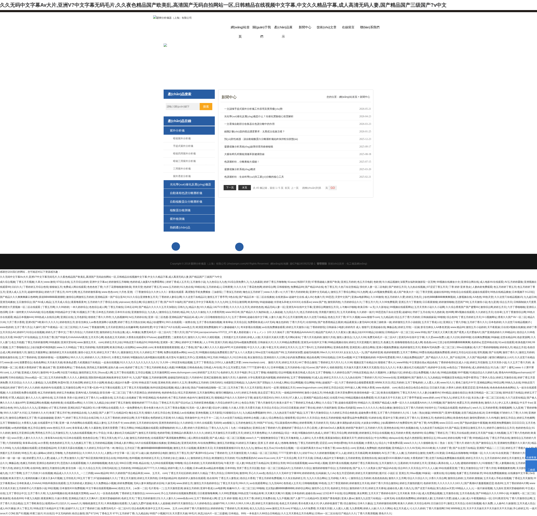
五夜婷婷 (403, 463)
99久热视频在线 (409, 427)
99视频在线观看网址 (401, 307)
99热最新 (54, 342)
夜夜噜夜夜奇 (78, 302)
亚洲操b (42, 407)
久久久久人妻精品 (33, 382)
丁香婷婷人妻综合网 (170, 297)
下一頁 (230, 187)
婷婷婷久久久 (92, 357)
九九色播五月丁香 (81, 443)
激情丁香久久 (510, 352)
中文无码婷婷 (63, 513)
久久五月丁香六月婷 (519, 362)
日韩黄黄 (228, 286)
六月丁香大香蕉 (15, 322)
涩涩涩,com (325, 443)
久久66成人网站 (280, 382)
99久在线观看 (173, 322)
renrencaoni (153, 493)
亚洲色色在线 (391, 427)
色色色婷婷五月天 (60, 443)
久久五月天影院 (253, 387)
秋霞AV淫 (63, 382)
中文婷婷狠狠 (238, 347)
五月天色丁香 (46, 337)
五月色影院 (80, 317)
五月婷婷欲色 (344, 468)
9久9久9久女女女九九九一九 (348, 352)
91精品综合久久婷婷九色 (483, 372)
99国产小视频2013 (160, 513)
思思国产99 (461, 302)
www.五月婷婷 (171, 286)
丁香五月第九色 (108, 438)
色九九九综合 (257, 508)
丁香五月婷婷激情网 (36, 342)
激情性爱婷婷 (477, 417)
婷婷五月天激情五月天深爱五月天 (224, 432)
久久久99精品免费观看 (287, 342)
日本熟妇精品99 (168, 478)
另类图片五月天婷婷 (234, 337)
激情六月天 (229, 377)
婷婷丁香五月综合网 (335, 432)
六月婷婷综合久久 (351, 302)
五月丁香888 (239, 317)
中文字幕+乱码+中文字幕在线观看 (101, 387)
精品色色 (432, 362)
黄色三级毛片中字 (466, 382)
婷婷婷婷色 (283, 377)
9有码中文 (430, 407)
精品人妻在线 (182, 387)
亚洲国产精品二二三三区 (490, 448)
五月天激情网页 (160, 372)
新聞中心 (305, 27)
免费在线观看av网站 (175, 352)
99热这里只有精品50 (135, 342)
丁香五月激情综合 (468, 468)
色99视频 (134, 458)
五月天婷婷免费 (57, 377)
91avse (310, 367)
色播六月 (319, 297)
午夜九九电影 (32, 498)
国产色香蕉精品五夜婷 (330, 322)
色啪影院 (272, 372)
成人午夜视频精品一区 (478, 498)
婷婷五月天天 (289, 362)
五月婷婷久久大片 (38, 412)
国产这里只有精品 (425, 488)
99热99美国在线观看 (54, 483)
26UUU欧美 (428, 448)
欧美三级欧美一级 (381, 322)
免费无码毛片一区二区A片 (156, 332)
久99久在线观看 (203, 422)
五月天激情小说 (478, 302)
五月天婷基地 (347, 312)
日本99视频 (277, 367)
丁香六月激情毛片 (265, 402)
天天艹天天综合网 (286, 458)
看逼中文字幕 (390, 417)
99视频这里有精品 (452, 377)
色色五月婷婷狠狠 (331, 417)
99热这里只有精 (148, 382)
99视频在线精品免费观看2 (214, 352)
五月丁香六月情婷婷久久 (391, 412)
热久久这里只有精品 (315, 317)
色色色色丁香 (94, 286)
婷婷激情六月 (18, 352)
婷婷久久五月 (179, 382)
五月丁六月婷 (30, 473)
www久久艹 (252, 438)
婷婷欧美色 (477, 402)
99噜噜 (178, 463)
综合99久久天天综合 (307, 417)
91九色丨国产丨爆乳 (502, 367)
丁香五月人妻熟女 (229, 478)
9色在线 (233, 297)
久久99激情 (376, 297)
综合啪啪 (450, 473)
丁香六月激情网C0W (438, 508)
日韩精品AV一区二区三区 (399, 332)
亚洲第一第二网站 (170, 342)
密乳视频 (482, 352)
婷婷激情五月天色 (359, 483)
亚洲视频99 (403, 377)
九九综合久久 (291, 312)
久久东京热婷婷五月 (294, 478)
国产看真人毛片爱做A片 (467, 332)
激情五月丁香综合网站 (343, 292)
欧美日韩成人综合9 (303, 372)
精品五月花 (520, 347)
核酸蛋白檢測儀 (180, 210)
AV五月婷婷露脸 (513, 281)
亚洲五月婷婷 (348, 281)
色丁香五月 (331, 286)
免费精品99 (297, 286)
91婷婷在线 (375, 417)
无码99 (217, 422)
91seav (292, 281)
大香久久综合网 (437, 478)
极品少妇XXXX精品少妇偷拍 (368, 332)
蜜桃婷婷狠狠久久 (471, 463)
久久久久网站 (384, 508)
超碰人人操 (458, 498)
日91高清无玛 (500, 498)
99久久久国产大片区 (15, 412)
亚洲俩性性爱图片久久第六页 (513, 443)
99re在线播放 (464, 347)
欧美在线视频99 (390, 392)
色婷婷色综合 (169, 392)
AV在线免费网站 (207, 443)
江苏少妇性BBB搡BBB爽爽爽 (453, 342)
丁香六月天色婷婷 (311, 337)
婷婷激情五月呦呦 (119, 281)
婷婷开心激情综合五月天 (500, 427)
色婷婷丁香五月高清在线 (364, 463)
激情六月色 (329, 337)
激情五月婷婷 (526, 352)
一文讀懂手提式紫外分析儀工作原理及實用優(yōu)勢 (253, 108)
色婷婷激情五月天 (410, 347)
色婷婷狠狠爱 (391, 352)
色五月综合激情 (37, 427)
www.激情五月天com (277, 508)
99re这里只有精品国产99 (269, 352)
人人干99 (208, 342)
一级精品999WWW (292, 392)
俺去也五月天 (136, 412)
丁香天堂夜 (426, 292)
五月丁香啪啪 (323, 372)
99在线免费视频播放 (495, 473)
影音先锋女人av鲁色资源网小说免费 (96, 322)
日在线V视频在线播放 (513, 327)
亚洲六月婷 (221, 342)
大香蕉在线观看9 (135, 337)
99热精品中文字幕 (65, 312)
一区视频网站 (61, 357)
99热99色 (153, 342)
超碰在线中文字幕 (257, 317)
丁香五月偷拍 (115, 307)
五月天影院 (215, 412)
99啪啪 (260, 488)
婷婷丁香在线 (307, 407)
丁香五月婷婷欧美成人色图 (159, 367)
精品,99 (184, 312)
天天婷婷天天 (320, 422)
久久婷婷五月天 (484, 312)
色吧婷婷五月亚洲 (160, 417)
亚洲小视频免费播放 (387, 347)
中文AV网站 (380, 438)
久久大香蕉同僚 (215, 312)
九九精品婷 (387, 317)
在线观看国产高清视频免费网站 (169, 438)
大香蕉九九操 (28, 422)
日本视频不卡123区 (523, 292)
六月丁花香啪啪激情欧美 (117, 286)
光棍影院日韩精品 (234, 382)
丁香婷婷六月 (369, 377)
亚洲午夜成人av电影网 (212, 488)
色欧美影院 (336, 367)
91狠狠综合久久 (232, 412)
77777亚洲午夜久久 (258, 367)
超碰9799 (218, 503)
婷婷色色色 (257, 307)
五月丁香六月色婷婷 (518, 432)
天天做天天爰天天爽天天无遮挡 (361, 367)
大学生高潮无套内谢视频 (261, 377)
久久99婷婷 (62, 307)
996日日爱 (126, 463)
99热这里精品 (361, 372)
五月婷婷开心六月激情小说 (31, 488)
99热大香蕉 (368, 387)
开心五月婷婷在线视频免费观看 (178, 493)
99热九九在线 (513, 382)
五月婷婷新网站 (323, 347)
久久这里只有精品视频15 (508, 297)
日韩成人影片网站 (124, 443)
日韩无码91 (216, 382)
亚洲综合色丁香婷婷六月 (266, 427)
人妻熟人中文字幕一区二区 (119, 453)
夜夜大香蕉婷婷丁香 (30, 367)
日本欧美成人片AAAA (29, 483)
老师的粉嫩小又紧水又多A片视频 (43, 478)
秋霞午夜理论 (470, 377)
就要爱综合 (26, 362)
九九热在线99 (353, 377)
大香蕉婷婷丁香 (419, 458)
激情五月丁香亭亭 (217, 297)
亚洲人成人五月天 (16, 292)
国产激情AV (449, 402)
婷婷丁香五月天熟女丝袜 (131, 322)
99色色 (323, 483)
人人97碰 (15, 372)
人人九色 (455, 463)
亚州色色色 (482, 387)
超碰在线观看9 (480, 292)
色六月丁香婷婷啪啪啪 (485, 347)
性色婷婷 (162, 397)
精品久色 (194, 307)
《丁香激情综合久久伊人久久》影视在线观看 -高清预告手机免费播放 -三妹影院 (178, 292)
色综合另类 (247, 402)
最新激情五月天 (129, 352)
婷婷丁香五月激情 (120, 402)
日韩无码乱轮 (109, 468)
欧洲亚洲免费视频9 (207, 327)
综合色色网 (138, 508)
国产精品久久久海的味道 (254, 312)
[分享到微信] (340, 241)
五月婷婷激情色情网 (385, 503)
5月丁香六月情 (488, 468)
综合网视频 (296, 382)
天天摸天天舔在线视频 (70, 448)
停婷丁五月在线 (421, 312)
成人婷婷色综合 (481, 367)
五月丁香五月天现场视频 (135, 387)
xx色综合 (452, 367)
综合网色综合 (276, 417)
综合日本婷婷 (191, 463)
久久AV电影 (492, 417)
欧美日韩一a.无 (366, 307)
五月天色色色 (467, 493)
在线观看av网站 (73, 402)
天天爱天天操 (252, 407)
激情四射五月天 (87, 372)
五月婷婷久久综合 (301, 468)
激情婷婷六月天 (358, 488)
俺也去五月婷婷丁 (253, 292)
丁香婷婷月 (221, 453)
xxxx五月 (193, 352)
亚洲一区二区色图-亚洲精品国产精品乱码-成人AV (176, 317)
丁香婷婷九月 (232, 508)
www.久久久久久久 (367, 407)
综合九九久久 (387, 367)
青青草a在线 (30, 443)
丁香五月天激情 (127, 478)
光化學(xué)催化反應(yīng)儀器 (190, 184)
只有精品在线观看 (447, 407)
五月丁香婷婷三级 (90, 508)
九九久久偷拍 (197, 312)
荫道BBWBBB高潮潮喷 (52, 297)
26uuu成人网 (105, 372)
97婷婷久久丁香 (509, 412)
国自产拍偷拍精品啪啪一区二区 (209, 387)
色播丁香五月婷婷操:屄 (469, 473)
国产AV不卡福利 (173, 302)
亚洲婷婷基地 (45, 357)
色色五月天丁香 (336, 317)
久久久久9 (239, 286)
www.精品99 (458, 327)
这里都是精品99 (47, 448)
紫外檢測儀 (177, 218)
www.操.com (11, 362)
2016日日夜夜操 (289, 407)
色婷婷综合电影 (159, 453)
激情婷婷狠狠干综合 (324, 468)
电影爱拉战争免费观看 (354, 417)
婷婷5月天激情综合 (182, 503)
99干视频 (463, 372)
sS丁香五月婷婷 (57, 407)
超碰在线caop (313, 493)
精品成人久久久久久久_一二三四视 (73, 473)
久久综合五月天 (91, 468)
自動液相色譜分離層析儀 (186, 193)
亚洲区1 (447, 322)
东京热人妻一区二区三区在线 (487, 397)
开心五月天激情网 (293, 317)
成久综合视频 (7, 281)
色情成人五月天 (292, 483)
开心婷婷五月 (520, 508)
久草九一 (344, 478)
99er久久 (325, 352)
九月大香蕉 (317, 438)
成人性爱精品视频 (432, 493)
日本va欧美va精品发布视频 (208, 468)
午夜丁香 (466, 438)
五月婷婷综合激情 (415, 453)
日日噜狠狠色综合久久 (217, 317)
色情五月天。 (125, 488)
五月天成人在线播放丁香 (127, 397)
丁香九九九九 (216, 427)
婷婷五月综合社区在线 (463, 352)
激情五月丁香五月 (179, 453)
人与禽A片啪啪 (348, 307)
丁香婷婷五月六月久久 (330, 362)
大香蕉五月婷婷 (120, 357)
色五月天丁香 (246, 498)
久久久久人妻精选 (77, 377)
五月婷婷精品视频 (102, 443)
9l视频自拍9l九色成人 (310, 432)
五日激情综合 (23, 302)
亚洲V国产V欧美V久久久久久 (42, 322)
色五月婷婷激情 (46, 392)
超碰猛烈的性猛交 (178, 377)
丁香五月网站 (126, 427)
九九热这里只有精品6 (432, 427)
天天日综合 (15, 382)
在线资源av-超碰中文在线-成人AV (294, 297)
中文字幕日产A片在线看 (166, 327)
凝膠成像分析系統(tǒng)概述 (239, 169)
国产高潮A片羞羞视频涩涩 (479, 483)
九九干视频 (282, 498)
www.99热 (420, 332)
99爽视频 (180, 367)
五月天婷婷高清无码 (211, 463)
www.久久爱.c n (273, 292)
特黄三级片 (36, 513)
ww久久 (477, 407)
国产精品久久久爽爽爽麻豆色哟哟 (19, 297)
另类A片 (105, 357)
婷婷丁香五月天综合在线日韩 (82, 417)
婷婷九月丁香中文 (56, 332)
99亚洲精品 (149, 397)
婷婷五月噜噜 (54, 453)
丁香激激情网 (96, 327)
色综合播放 (385, 407)
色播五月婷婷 (27, 463)
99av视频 (415, 473)
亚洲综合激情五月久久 (472, 427)
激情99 (44, 372)
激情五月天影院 (147, 432)
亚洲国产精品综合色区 (316, 397)
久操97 (37, 327)
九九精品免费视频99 (254, 412)
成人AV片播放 (8, 508)
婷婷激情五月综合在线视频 (374, 432)
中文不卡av (526, 402)
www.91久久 (447, 382)
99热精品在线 (480, 438)
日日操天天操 (437, 387)
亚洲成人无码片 (30, 372)
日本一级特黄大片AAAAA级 (24, 312)
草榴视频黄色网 (506, 468)
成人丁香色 (187, 347)
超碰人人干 (56, 458)
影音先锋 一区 (74, 468)
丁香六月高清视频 (367, 513)
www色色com (185, 498)
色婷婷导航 (163, 432)
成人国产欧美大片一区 (406, 292)
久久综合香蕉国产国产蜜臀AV (462, 307)
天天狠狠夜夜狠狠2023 (227, 448)
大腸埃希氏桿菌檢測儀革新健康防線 (244, 154)
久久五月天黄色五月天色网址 (297, 513)
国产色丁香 (420, 422)
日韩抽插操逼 (428, 317)
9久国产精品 (452, 427)
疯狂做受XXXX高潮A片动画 (393, 458)
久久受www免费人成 (437, 337)
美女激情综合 (255, 357)
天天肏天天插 (54, 362)
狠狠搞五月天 (287, 387)
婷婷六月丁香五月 (54, 292)
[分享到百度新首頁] (359, 241)
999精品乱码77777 (143, 468)
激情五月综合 (508, 417)
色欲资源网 (523, 337)
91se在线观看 (506, 342)
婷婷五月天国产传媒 (481, 432)
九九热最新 (256, 281)
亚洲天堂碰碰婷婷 (514, 488)
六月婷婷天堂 (90, 332)
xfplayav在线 (396, 438)
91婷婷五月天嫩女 (246, 443)
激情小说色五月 (313, 392)
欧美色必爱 (70, 362)
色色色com (430, 342)
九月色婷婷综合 (72, 453)
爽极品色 (392, 327)
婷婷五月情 (404, 327)
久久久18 (489, 453)
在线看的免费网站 (406, 498)
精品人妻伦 (100, 422)
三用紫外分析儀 (182, 168)
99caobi (441, 438)
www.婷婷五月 (184, 483)
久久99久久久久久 (92, 453)
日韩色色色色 (194, 367)
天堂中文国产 (342, 297)
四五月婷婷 (397, 382)
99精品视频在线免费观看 (359, 397)
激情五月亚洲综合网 (22, 432)
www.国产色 (319, 302)
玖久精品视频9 (390, 281)
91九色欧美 (437, 312)
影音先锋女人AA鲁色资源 (435, 327)
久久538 (88, 402)
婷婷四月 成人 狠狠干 (357, 327)
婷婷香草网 (305, 422)
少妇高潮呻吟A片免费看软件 (396, 422)
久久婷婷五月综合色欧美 (343, 412)
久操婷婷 (241, 377)
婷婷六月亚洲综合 (198, 427)
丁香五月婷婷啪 (86, 347)
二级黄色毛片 (178, 337)
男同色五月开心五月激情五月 (51, 432)
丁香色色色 (79, 367)
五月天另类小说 (497, 362)
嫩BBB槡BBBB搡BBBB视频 (156, 448)
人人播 (400, 453)
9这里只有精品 (69, 372)
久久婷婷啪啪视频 (97, 463)
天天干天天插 (305, 458)
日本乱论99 (130, 307)
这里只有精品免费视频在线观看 (446, 458)
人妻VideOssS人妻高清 (331, 427)
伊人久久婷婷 (32, 387)
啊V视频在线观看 (464, 312)
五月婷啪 (333, 478)
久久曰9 (454, 337)
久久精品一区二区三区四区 (262, 453)
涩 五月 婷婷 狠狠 (227, 498)
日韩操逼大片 (265, 342)
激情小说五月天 (87, 352)
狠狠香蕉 (290, 417)
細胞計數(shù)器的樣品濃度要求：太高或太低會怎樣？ (254, 131)
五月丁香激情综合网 (514, 312)
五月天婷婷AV (492, 458)
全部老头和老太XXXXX (287, 302)
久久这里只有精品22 (194, 297)
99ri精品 (446, 392)
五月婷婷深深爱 (293, 352)
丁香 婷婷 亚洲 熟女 (460, 286)
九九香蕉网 (355, 508)
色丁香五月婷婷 (177, 397)
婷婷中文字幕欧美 (192, 342)
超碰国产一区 (329, 382)
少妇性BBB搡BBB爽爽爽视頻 (438, 297)
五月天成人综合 (61, 302)
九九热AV (250, 382)
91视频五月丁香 (86, 312)
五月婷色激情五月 (246, 422)
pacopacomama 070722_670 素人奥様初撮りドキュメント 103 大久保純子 (242, 332)
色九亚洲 (493, 302)
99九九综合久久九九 (25, 407)
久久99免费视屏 (388, 302)
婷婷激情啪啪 (446, 302)
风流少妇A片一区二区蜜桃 (212, 513)
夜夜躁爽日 (47, 498)
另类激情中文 (192, 417)
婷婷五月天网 (21, 468)
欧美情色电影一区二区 (366, 392)
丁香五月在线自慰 (459, 432)
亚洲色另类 (164, 382)
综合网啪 (309, 382)
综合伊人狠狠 (219, 407)
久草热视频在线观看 (115, 503)
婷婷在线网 (454, 438)
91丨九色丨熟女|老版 (418, 412)
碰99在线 (47, 397)
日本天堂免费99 (344, 392)
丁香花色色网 (254, 286)
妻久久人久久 (33, 397)
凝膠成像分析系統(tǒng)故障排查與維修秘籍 (248, 146)
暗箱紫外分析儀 (182, 138)
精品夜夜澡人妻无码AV (357, 322)
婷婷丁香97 (16, 387)
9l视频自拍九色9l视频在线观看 (147, 357)
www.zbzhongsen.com (183, 372)
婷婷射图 (353, 432)
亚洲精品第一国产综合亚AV (110, 297)
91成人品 (317, 377)
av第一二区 (140, 488)
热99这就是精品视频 (161, 387)
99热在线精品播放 (500, 292)
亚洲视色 (201, 357)
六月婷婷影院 (13, 443)
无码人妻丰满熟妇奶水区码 (345, 422)
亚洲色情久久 (271, 357)
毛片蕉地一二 (156, 488)
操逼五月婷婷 (191, 488)
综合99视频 (284, 372)
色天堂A (170, 357)
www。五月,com (173, 508)
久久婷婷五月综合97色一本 (99, 448)
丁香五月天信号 (229, 483)
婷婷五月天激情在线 (266, 503)
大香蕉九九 (371, 443)
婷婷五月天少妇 (113, 342)
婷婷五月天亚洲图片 (360, 342)
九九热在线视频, (417, 286)
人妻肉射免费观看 (482, 286)
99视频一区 (475, 453)
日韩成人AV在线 (212, 367)
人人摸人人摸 (340, 508)
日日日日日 (518, 422)
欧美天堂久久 (16, 478)
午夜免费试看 (395, 443)
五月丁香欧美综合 (34, 503)
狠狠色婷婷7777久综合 (145, 402)
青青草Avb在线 (53, 438)
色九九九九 (247, 448)
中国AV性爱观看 (386, 357)
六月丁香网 (15, 473)
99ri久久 (244, 483)
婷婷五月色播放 (65, 392)
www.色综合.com (345, 448)
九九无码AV (275, 483)
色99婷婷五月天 (150, 458)
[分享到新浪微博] (350, 241)
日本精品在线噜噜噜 (457, 453)
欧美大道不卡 (284, 402)
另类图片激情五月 (329, 312)
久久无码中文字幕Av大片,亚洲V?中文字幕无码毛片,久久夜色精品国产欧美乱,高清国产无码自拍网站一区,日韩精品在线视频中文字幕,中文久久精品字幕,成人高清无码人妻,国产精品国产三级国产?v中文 (223, 5)
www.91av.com (266, 458)
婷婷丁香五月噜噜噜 (275, 281)
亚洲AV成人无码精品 (87, 392)
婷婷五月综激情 (478, 362)
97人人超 (341, 453)
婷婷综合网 (269, 286)
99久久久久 (76, 357)
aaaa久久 (76, 503)
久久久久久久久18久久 (450, 483)
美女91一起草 (271, 387)
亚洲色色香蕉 (340, 347)
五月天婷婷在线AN (147, 422)
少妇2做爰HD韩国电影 (43, 347)
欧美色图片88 (523, 342)
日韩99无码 (231, 473)
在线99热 (311, 322)
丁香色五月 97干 (108, 513)
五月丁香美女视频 (175, 407)
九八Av (331, 473)
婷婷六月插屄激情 (326, 407)
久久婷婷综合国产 (342, 372)
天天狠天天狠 (324, 508)
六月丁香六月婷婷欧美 (295, 292)
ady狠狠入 (228, 422)
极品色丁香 (49, 367)
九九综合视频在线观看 (24, 448)
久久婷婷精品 (275, 432)
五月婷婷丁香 (126, 513)
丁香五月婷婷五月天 (469, 317)
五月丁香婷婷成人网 (205, 498)
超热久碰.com (116, 367)
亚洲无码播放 (7, 302)
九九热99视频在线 (57, 493)
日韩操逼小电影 (335, 327)
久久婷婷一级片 (365, 312)
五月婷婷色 (124, 468)
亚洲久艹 (60, 417)
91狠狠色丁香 (490, 463)
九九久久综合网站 (317, 478)
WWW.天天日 (382, 382)
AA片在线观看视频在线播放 (150, 443)
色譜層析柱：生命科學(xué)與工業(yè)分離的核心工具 (254, 176)
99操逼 (426, 473)
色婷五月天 (127, 498)
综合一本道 (290, 432)
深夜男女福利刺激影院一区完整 (417, 281)
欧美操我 (5, 498)
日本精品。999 (236, 513)
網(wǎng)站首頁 (240, 28)
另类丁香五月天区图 (248, 468)
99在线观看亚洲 (448, 468)
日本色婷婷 (495, 322)
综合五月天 (506, 302)
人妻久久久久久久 (33, 438)
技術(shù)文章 (326, 27)
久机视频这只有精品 (88, 362)
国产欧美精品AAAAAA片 (300, 332)
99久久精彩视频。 (212, 337)
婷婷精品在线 (78, 412)
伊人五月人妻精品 (508, 402)
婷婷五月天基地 (377, 488)
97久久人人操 (430, 468)
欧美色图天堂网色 (78, 493)
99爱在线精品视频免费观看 (434, 352)
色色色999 (17, 498)
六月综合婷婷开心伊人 (227, 402)
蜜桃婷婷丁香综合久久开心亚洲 (299, 427)
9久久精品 (206, 307)
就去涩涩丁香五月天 (269, 392)
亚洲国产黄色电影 (330, 498)
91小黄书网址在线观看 (105, 407)
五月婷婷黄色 (352, 458)
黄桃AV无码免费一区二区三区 (438, 347)
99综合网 (498, 382)
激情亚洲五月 (205, 397)
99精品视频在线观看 (146, 427)
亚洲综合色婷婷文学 (47, 463)
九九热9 (498, 488)
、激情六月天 (273, 362)
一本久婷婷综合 (79, 307)
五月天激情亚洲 (237, 453)
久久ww (83, 327)
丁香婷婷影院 (317, 327)
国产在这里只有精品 (464, 448)
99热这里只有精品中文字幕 (48, 508)
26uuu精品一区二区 (36, 377)
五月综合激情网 (238, 302)
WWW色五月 (458, 508)
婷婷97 (21, 332)
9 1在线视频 (46, 473)
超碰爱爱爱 (164, 337)
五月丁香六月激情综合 (315, 412)
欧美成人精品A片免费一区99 (121, 382)
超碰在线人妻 (394, 488)
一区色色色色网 (109, 493)
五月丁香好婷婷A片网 (516, 483)
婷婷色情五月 (67, 322)
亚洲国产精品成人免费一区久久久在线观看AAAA (399, 402)
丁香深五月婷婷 (232, 292)
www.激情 (49, 281)
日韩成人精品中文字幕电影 (329, 458)
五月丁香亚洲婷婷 (338, 483)
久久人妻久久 (168, 498)
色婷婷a (475, 342)
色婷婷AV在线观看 (51, 387)
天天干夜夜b (142, 417)
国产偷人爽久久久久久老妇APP (212, 347)
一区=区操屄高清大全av (307, 448)
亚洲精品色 (173, 443)
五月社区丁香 (132, 448)
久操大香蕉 (61, 498)
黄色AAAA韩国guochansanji (515, 372)
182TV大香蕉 (220, 307)
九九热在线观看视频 (80, 432)
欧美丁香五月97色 (60, 412)
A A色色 (477, 297)
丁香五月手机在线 (500, 438)
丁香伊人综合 (487, 377)
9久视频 (285, 493)
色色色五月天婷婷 (115, 337)
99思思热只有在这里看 (388, 312)
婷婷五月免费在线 (265, 498)
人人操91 (305, 438)
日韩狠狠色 (283, 286)
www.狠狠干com (370, 317)
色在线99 (212, 478)
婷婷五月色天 (413, 297)
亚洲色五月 (427, 417)
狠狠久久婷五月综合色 (157, 412)
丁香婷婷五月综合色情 (35, 286)
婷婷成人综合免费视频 (415, 372)
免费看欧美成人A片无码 (261, 322)
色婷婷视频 (384, 448)
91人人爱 (181, 427)
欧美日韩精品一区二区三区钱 (485, 392)
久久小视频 (185, 468)
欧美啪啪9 (374, 453)
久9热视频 (500, 432)
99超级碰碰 (266, 302)
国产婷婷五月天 (397, 286)
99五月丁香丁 (85, 478)
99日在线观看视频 (297, 463)
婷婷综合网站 (302, 488)
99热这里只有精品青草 (251, 493)
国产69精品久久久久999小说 (492, 493)
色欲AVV (192, 397)
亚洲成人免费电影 (367, 448)
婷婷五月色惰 (249, 392)
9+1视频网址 (489, 317)
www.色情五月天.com (59, 427)
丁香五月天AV (408, 392)
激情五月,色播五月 (383, 342)
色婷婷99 (417, 432)
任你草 (498, 312)
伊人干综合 (99, 432)
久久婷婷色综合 (203, 503)
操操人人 (184, 458)
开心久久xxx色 (257, 473)
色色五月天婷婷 (288, 503)
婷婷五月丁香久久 (88, 397)
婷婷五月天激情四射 (366, 473)
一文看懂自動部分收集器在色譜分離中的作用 (249, 123)
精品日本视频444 (23, 317)
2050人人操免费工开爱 (228, 362)
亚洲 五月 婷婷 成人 (269, 443)
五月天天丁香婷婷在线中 (382, 493)
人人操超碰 (276, 312)
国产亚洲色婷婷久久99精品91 (499, 332)
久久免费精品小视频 (104, 483)
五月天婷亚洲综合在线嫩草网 (122, 327)
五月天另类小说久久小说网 (429, 307)
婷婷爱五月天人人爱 (37, 458)
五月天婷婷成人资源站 (79, 483)
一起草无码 (388, 498)
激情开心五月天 (320, 488)
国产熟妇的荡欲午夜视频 (473, 422)
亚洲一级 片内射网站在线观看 (76, 422)
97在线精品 (31, 337)
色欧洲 (377, 281)
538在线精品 (328, 357)
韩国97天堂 (303, 281)
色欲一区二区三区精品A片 (275, 468)
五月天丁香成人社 (432, 322)
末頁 (244, 187)
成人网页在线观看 (198, 438)
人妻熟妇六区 (394, 372)
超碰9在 (406, 312)
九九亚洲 (518, 407)
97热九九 (446, 397)
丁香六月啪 (459, 322)
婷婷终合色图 (251, 417)
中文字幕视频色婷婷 (364, 357)
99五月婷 (212, 357)
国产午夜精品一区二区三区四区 (60, 327)
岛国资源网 (102, 347)
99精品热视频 (448, 372)
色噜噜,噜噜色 (289, 443)
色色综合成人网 (98, 307)
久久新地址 (382, 307)
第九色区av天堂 (445, 488)
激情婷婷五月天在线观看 (63, 352)
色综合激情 (78, 513)
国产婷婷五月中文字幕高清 (198, 302)
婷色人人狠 (253, 337)
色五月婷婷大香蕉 (401, 432)
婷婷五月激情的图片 (411, 483)
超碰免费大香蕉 (367, 412)
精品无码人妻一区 (275, 307)
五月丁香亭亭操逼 (411, 397)
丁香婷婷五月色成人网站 (307, 402)
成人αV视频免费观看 (380, 292)
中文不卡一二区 (210, 417)
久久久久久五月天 (239, 307)
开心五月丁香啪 (257, 372)
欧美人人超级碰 (161, 503)
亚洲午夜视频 (452, 412)
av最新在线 (106, 397)
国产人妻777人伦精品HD (113, 412)
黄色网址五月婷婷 (198, 382)
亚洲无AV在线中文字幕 (299, 307)
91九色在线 (186, 286)
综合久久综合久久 (417, 478)
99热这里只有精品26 (257, 463)
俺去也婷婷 (282, 322)
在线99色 (35, 468)
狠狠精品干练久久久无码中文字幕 (233, 397)
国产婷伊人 (322, 367)
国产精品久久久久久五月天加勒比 (157, 307)
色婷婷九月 (226, 372)
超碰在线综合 (459, 392)
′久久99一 (165, 362)
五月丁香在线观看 (124, 372)
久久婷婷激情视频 (324, 453)
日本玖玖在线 (122, 312)
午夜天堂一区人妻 (234, 463)
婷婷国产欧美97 (355, 427)
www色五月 (188, 327)
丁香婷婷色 (464, 367)
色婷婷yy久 (465, 407)
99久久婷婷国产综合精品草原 (126, 473)
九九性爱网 (50, 382)
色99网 (450, 312)
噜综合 (119, 448)
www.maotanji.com (253, 362)
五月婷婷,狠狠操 (473, 478)
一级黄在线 (189, 322)
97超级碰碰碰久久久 (105, 478)
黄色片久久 (385, 513)
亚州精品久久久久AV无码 (406, 448)
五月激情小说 (197, 281)
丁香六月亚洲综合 (136, 392)
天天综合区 (240, 322)
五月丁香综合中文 (16, 493)
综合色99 (452, 317)
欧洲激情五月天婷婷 (223, 458)
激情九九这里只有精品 (368, 498)
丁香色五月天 (166, 402)
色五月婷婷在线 (309, 312)
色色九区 (113, 463)
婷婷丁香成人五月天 (177, 281)
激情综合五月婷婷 (169, 312)
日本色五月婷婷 (105, 312)
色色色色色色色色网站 (502, 387)
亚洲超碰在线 (378, 327)
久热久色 (435, 372)
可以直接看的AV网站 (286, 422)
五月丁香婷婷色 (27, 357)
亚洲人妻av (347, 498)
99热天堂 (488, 297)
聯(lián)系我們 (369, 27)
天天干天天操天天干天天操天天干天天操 (489, 508)
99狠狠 (441, 317)
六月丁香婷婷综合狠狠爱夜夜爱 (356, 382)
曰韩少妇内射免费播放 (292, 357)
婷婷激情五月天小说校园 (406, 322)
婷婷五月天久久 (289, 347)
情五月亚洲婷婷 (187, 392)
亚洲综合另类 (277, 463)
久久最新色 (95, 427)
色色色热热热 (379, 478)
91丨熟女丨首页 (444, 443)
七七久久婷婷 (417, 508)
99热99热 (122, 458)
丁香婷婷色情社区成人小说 (453, 362)
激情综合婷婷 (455, 478)
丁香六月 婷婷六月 (464, 443)
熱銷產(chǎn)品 (180, 227)
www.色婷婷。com (386, 387)
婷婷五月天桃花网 (357, 453)
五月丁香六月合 (23, 327)
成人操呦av (39, 453)
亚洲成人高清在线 (438, 463)
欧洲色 (244, 508)
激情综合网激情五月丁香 (22, 417)
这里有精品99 (508, 337)
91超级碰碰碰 (45, 417)
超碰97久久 (71, 508)
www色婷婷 (6, 327)
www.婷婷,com (431, 397)
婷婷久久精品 (199, 473)
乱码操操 (321, 473)
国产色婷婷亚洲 (374, 352)
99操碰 (495, 337)
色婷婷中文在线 (437, 367)
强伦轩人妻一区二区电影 (373, 286)
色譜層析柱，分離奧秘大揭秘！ (241, 161)
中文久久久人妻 (256, 347)
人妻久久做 (275, 317)
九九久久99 (359, 337)
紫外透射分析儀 (182, 176)
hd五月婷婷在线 (138, 317)
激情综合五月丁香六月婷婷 (408, 407)
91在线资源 (501, 453)
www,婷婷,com (144, 347)
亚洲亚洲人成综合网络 (362, 347)
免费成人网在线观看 (74, 286)
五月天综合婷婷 (79, 281)
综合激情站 (350, 503)
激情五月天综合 (456, 503)
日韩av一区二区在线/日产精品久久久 (335, 513)
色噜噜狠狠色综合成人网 (408, 342)
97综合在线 (62, 281)
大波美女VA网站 (370, 422)
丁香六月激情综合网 (520, 498)
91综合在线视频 (35, 332)
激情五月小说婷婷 (476, 327)
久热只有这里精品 (348, 286)
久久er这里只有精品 (231, 417)
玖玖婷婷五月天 (418, 463)
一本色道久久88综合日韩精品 (263, 513)
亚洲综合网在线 (470, 281)
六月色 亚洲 (125, 292)
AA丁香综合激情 (307, 362)
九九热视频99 (120, 317)
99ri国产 (18, 337)
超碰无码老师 (311, 352)
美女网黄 (362, 493)
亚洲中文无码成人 (319, 292)
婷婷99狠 (465, 337)
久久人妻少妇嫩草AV (428, 392)
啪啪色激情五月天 (93, 503)
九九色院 (93, 412)
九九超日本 (530, 297)
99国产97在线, (265, 422)
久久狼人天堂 (236, 407)
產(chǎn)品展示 (283, 28)
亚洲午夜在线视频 (339, 463)
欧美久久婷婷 (405, 503)
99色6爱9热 (340, 443)
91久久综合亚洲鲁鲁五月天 (142, 297)
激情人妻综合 (344, 337)
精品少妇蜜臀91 (156, 322)
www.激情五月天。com (90, 342)
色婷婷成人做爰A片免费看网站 (147, 281)
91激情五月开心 (186, 357)
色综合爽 (136, 302)
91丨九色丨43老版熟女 (238, 427)
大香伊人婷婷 (453, 387)
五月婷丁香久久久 (477, 322)
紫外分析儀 (177, 130)
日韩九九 (183, 307)
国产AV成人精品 (42, 302)
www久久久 (410, 443)
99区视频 (53, 488)
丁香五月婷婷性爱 (308, 443)
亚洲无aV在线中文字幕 (314, 342)
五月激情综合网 (72, 387)
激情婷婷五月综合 (200, 458)
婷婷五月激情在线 (506, 377)
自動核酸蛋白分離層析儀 (186, 201)
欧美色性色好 (460, 417)
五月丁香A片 (306, 347)
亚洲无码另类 (188, 443)
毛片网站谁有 (292, 337)
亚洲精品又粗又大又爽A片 (84, 498)
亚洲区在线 (66, 317)
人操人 (263, 417)
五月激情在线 (450, 493)
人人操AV (499, 503)
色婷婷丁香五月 (153, 286)
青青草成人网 (79, 427)
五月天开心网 (95, 337)
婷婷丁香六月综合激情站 (384, 483)
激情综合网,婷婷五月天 (493, 307)
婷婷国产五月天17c (208, 372)
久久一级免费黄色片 (131, 407)
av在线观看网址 (259, 483)
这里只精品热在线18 (472, 412)
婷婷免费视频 (124, 483)
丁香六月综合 (74, 332)
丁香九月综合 (216, 473)
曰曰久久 (17, 286)
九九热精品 (434, 377)
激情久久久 (194, 337)
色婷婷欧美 (56, 402)
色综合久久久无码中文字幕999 (283, 473)
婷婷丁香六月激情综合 (196, 508)
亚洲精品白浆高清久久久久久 (187, 432)
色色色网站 (39, 362)
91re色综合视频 (284, 448)
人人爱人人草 (431, 382)
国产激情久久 (418, 377)
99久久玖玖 (281, 397)
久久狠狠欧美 (425, 443)
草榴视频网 (505, 407)
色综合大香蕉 (247, 478)
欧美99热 (253, 302)
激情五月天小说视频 (184, 448)
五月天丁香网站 (409, 352)
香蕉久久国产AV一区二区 (512, 317)
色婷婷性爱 (145, 327)
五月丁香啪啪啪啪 (301, 377)
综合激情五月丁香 (152, 302)
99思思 (330, 297)
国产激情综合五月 (486, 443)
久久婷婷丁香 (443, 448)
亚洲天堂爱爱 (109, 427)
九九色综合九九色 (217, 281)
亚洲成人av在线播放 (182, 412)
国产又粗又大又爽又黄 (440, 332)
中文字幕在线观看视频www (101, 488)
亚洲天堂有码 (68, 342)
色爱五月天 (463, 402)
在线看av (306, 302)
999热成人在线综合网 (47, 317)
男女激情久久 (71, 458)
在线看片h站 (337, 397)
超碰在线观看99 (347, 402)
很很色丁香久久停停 (99, 317)
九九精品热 (142, 513)
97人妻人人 (295, 397)
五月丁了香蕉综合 (204, 362)
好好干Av (307, 453)
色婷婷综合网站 (443, 417)
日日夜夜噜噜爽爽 (207, 493)
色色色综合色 (90, 438)
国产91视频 (22, 513)
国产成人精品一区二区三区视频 (227, 438)
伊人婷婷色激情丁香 (331, 503)
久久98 (348, 362)
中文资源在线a (417, 362)
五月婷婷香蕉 (490, 407)
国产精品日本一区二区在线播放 (256, 297)
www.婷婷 (129, 422)
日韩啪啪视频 (309, 483)
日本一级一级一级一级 (12, 458)
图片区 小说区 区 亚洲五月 (394, 473)
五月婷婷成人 (213, 286)
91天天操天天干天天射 (387, 397)
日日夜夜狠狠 (430, 302)
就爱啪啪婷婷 (167, 427)
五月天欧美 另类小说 (65, 397)
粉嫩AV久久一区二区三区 (241, 488)
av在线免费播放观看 (273, 327)
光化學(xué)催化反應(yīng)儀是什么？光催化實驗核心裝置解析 (258, 116)
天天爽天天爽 (272, 493)
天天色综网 (76, 382)
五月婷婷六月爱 (442, 498)
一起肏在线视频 (110, 362)
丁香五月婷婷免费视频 (269, 478)
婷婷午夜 (173, 468)
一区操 (416, 327)
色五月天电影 (364, 281)
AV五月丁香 (388, 453)
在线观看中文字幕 (48, 422)
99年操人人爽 (352, 387)
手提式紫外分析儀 (183, 146)
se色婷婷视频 (19, 427)
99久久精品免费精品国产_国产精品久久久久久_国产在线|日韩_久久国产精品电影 (442, 357)
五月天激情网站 (206, 392)
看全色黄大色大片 (153, 407)
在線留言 (348, 27)
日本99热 (230, 468)
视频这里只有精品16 (365, 362)
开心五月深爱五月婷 (234, 367)
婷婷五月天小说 (461, 397)
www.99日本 (232, 312)
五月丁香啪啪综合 (19, 347)
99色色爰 (328, 392)
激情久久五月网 (397, 478)
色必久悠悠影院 (413, 438)
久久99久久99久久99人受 (239, 503)
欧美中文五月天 (154, 508)
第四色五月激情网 (97, 367)
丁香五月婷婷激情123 (147, 498)
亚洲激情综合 (138, 312)
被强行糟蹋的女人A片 (501, 357)
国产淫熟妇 (263, 382)
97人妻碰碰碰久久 (229, 327)
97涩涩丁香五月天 (437, 286)
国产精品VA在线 (314, 286)
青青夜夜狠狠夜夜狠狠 (166, 347)
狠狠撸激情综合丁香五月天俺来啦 (279, 438)
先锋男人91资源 (435, 453)
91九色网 (362, 292)
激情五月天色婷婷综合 (206, 483)
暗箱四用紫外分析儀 (184, 153)
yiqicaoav (124, 302)
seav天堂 (16, 438)
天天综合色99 (422, 503)
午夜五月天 (272, 347)
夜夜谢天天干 (349, 438)
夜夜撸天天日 (204, 448)
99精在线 (199, 286)
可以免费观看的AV (246, 458)
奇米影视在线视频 (251, 327)
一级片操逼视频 (483, 488)
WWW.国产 (437, 412)
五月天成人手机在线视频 (497, 478)
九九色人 (153, 312)
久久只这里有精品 (515, 397)
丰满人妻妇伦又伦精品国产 (411, 367)
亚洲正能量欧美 (212, 377)
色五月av (269, 448)
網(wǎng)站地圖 (279, 263)
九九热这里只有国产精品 (288, 412)
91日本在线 (239, 357)
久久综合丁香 (329, 402)
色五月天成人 (401, 508)
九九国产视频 (140, 377)
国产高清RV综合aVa (201, 453)
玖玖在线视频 (356, 443)
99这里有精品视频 (182, 362)
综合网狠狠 (349, 493)
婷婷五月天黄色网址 (255, 432)
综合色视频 (47, 312)
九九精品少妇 (101, 402)
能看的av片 (51, 503)
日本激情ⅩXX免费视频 (72, 488)
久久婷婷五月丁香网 (151, 352)
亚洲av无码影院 (347, 407)
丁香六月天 (178, 332)
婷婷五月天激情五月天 (514, 458)
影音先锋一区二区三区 (112, 392)
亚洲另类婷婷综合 (169, 422)
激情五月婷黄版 (226, 443)
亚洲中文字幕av (98, 281)
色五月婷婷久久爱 (395, 297)
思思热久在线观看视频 (73, 463)
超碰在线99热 (441, 292)
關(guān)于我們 (262, 28)
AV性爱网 (433, 422)
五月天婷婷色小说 (295, 367)
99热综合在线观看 (461, 292)
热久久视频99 (378, 372)
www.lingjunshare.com (309, 387)
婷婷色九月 (506, 347)
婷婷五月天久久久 (334, 377)
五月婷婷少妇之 (169, 458)
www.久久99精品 (66, 347)
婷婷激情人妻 (424, 498)
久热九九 (409, 488)
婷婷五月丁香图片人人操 (519, 448)
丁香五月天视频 (25, 281)
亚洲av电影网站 (360, 297)
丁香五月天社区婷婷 (179, 473)
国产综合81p (182, 402)
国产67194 (192, 332)
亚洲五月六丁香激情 (410, 302)
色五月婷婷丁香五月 (505, 286)
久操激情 (511, 503)
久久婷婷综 (186, 422)
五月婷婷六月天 (374, 427)
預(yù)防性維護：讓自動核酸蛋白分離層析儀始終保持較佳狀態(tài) (261, 139)
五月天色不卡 (115, 422)
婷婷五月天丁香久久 (108, 352)
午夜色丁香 (328, 448)
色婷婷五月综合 (339, 488)
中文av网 (55, 372)
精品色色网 (313, 357)
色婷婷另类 (430, 483)
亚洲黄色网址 (64, 367)
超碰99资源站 (35, 292)
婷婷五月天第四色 (147, 478)
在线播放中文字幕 (518, 473)
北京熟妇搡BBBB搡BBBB (280, 488)
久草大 (39, 281)
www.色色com (110, 292)
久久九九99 (221, 302)
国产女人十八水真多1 (242, 352)
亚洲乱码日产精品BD (79, 407)
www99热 (402, 362)
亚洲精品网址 (484, 382)
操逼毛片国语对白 (264, 397)
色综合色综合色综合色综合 (413, 387)
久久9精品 (161, 468)
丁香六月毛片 (297, 322)
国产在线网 (495, 352)
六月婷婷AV (195, 377)
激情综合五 (429, 438)
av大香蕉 (43, 443)
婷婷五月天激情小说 (297, 327)
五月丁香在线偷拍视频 (209, 322)
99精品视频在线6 (338, 342)
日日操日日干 (438, 503)
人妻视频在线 (464, 297)
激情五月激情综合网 (53, 468)
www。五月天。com (155, 473)
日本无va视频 (344, 357)
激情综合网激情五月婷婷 (80, 297)
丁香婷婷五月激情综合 (132, 493)
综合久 (382, 443)
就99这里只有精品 (513, 392)
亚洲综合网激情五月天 (325, 307)
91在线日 (49, 513)
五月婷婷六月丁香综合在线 (102, 302)
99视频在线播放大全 (448, 281)
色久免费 (487, 503)
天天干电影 (240, 372)
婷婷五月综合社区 (333, 387)
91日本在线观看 (72, 438)
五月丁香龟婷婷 (414, 382)
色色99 (499, 483)
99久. (270, 412)
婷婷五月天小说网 (94, 382)
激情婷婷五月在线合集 (112, 332)
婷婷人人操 (369, 508)
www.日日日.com (449, 422)
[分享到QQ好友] (340, 252)
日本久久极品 (365, 503)
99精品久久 (225, 357)
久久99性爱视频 (228, 493)
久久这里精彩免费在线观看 (21, 392)
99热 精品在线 (141, 463)
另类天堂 (138, 286)
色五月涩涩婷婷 (345, 473)
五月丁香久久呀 (36, 493)
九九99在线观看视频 (161, 463)
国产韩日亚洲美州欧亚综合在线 (98, 458)
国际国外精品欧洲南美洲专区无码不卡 (110, 377)
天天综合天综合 (270, 407)
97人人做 (123, 438)
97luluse (151, 337)
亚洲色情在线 (369, 458)
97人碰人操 (142, 453)
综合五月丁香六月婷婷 (407, 317)
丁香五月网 (48, 307)
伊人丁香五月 (24, 508)
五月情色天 (69, 478)
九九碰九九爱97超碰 (139, 503)
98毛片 (193, 513)
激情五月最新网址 (38, 352)
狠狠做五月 (56, 286)
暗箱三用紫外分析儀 (184, 161)
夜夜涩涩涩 (468, 387)
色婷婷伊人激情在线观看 (192, 478)
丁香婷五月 (441, 432)
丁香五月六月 (370, 302)
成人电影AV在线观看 (491, 281)
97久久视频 (353, 317)
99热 (318, 382)
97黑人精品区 (16, 397)
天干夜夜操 (493, 327)
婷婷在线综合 (365, 438)
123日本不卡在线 (332, 493)
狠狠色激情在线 (9, 357)
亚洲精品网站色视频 (37, 402)
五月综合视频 (142, 372)
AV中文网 (71, 292)
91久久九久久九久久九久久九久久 (139, 362)
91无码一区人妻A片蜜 (198, 407)
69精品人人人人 (464, 488)
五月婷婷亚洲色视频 (202, 402)
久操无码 (170, 483)
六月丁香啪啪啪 (516, 307)
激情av (258, 448)
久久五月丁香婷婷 (110, 417)
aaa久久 (94, 493)
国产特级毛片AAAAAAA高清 (71, 337)
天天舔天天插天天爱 (272, 337)
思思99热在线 (489, 342)
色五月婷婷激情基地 (89, 292)
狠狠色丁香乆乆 (387, 362)
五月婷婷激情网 (158, 377)
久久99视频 (434, 402)
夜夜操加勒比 (332, 438)
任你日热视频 (473, 503)
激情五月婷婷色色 (140, 438)
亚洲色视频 (202, 412)
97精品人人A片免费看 (303, 508)
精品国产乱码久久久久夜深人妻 (333, 332)
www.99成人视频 (317, 463)
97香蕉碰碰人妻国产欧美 (326, 281)
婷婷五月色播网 (525, 417)
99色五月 (26, 453)
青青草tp (228, 322)
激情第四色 (334, 302)
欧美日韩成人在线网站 (122, 347)
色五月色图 (17, 342)
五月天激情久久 (388, 463)
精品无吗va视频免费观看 (243, 342)
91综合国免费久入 (238, 281)
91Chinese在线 (387, 377)
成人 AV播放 (133, 332)
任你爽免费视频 (481, 337)
